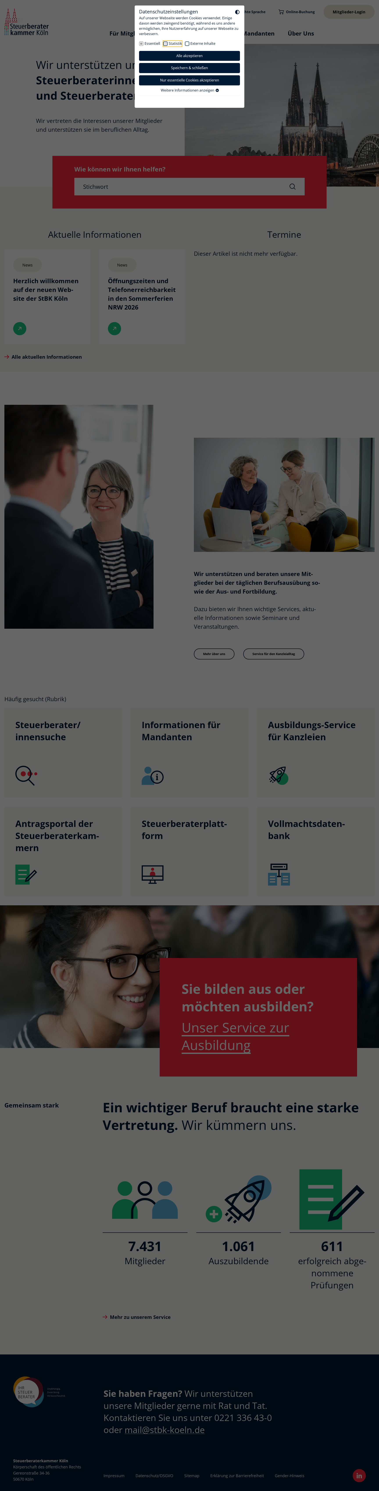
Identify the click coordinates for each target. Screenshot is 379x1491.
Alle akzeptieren (189, 55)
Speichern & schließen (189, 67)
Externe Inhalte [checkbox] (202, 43)
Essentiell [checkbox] (152, 43)
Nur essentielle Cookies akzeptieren (189, 80)
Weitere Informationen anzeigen (188, 90)
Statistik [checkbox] (175, 43)
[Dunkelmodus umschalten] (237, 12)
